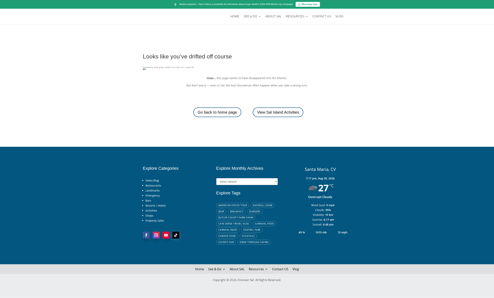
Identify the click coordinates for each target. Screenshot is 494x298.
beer (221, 211)
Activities (151, 210)
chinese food (227, 236)
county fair (226, 242)
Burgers (254, 211)
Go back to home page (217, 112)
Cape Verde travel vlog (233, 223)
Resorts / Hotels (155, 205)
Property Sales (154, 220)
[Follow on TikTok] (175, 235)
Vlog (339, 16)
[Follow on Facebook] (146, 235)
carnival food (264, 223)
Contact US (321, 16)
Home (234, 16)
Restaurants (153, 185)
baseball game (263, 205)
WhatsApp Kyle (309, 4)
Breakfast (237, 211)
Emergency (152, 195)
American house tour (232, 205)
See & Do (250, 16)
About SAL (273, 16)
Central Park (252, 229)
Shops (149, 215)
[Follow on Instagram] (156, 235)
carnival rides (227, 229)
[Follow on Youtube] (165, 235)
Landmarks (152, 190)
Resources (295, 16)
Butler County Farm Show (235, 217)
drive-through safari (254, 242)
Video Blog (152, 180)
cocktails (248, 236)
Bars (148, 200)
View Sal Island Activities (278, 112)
